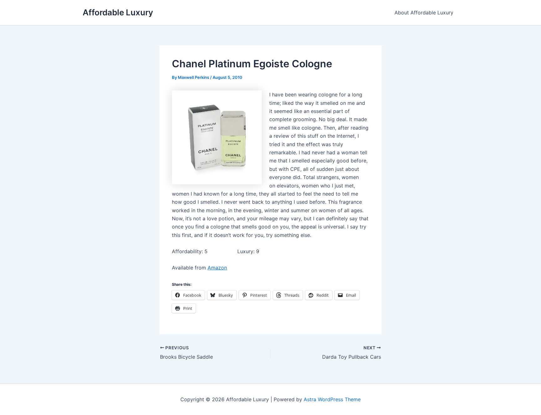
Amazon (217, 267)
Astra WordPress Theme (332, 399)
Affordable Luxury (118, 12)
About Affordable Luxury (423, 12)
